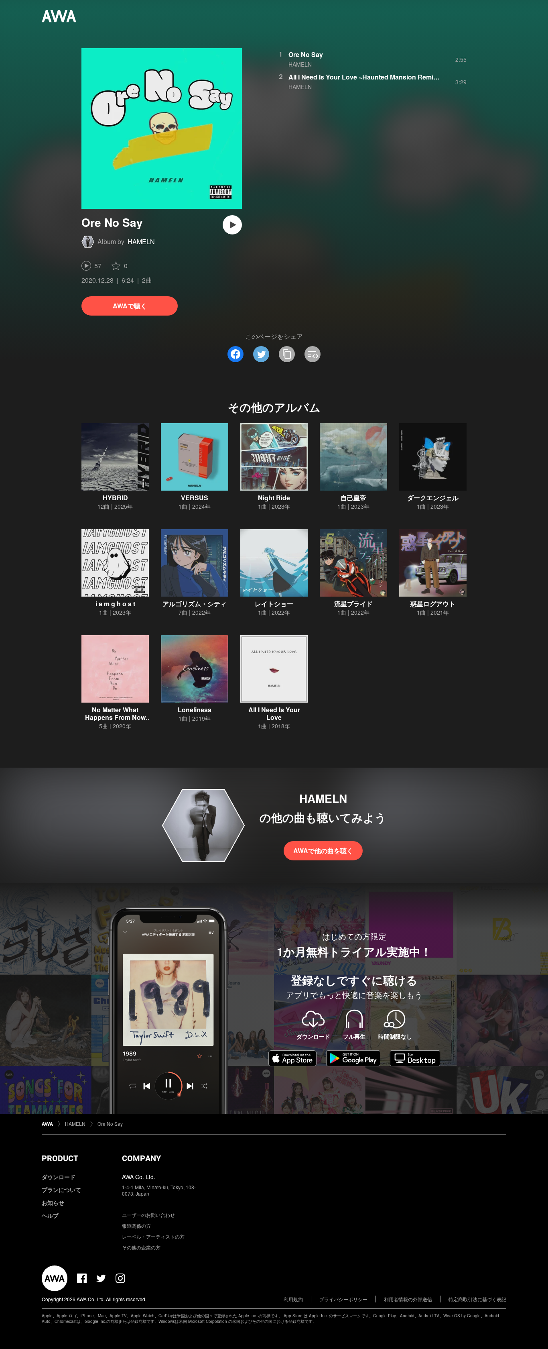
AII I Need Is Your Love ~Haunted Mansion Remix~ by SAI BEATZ (386, 77)
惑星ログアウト (432, 603)
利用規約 (293, 1299)
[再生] (232, 224)
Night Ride (274, 497)
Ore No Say (305, 54)
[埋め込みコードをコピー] (312, 354)
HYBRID (115, 497)
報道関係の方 (136, 1225)
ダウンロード (58, 1177)
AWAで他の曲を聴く (323, 850)
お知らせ (53, 1202)
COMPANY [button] (141, 1158)
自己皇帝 (353, 497)
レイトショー (274, 603)
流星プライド (353, 603)
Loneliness (194, 709)
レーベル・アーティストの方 (153, 1236)
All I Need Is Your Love (274, 713)
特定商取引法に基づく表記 (477, 1299)
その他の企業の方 (141, 1247)
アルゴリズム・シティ (194, 603)
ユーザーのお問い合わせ (148, 1214)
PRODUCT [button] (60, 1158)
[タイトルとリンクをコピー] (287, 354)
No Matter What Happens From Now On (115, 717)
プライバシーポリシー (343, 1299)
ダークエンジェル (433, 497)
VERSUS (194, 497)
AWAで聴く (130, 305)
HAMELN (141, 241)
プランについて (61, 1190)
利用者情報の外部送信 (408, 1299)
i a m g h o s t (115, 603)
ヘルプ (50, 1215)
